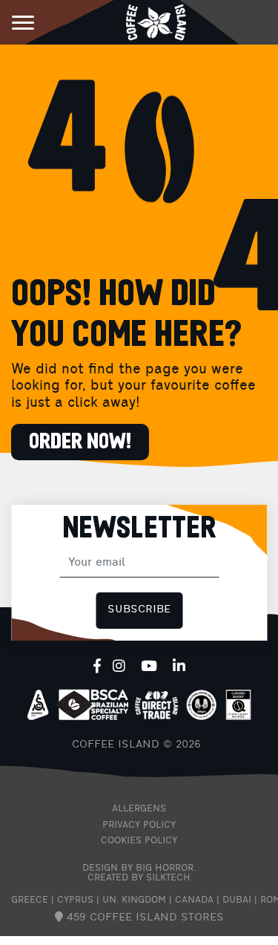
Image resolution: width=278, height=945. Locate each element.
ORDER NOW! (80, 442)
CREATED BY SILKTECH (139, 878)
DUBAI (236, 900)
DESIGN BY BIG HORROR (137, 868)
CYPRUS (75, 900)
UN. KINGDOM (134, 900)
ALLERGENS (139, 809)
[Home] (156, 21)
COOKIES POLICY (139, 841)
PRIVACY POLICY (139, 825)
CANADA (194, 900)
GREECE (29, 900)
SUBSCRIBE (139, 609)
